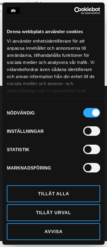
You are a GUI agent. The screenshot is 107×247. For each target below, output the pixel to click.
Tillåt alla (53, 193)
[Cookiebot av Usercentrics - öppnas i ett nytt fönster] (75, 10)
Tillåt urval (53, 212)
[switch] (91, 131)
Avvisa (54, 231)
